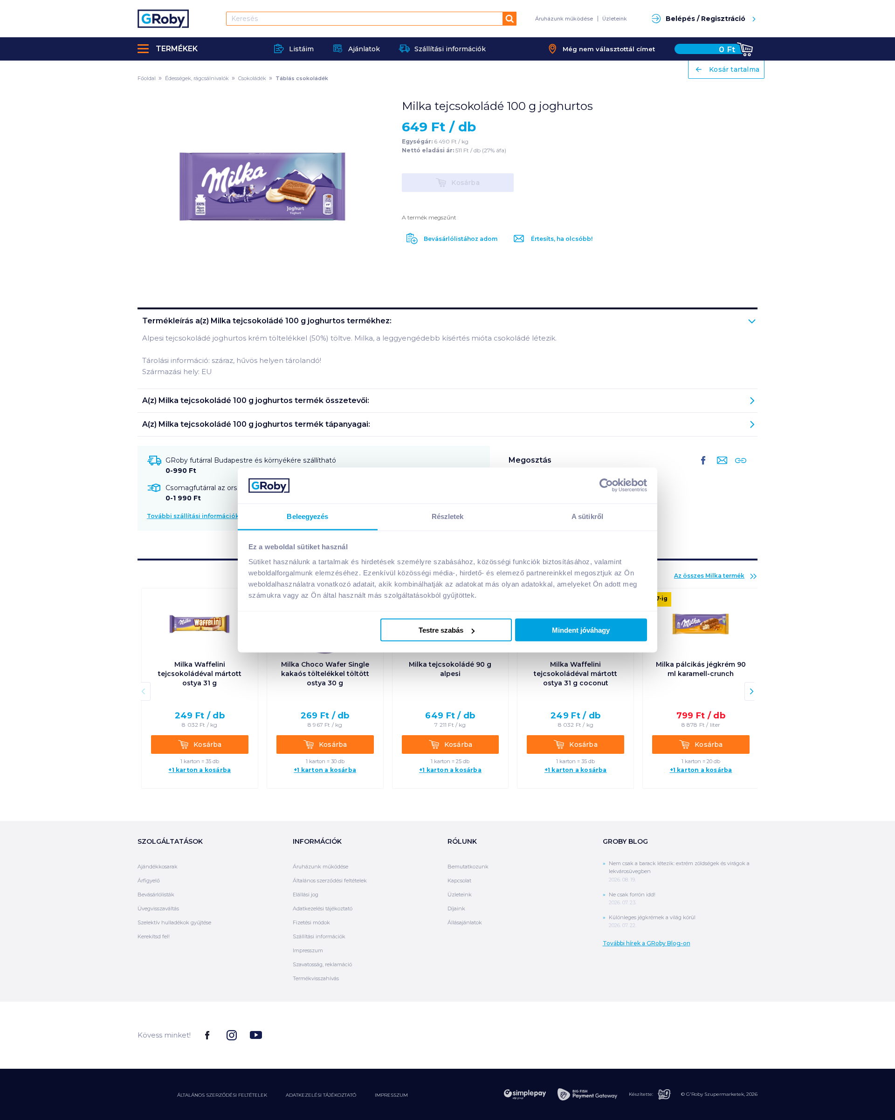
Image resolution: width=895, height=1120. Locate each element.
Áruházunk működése (564, 18)
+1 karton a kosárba (199, 770)
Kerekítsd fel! (154, 936)
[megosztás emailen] (720, 468)
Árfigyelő (149, 880)
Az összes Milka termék (709, 575)
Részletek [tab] (448, 516)
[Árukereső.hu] (722, 1034)
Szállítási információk (319, 936)
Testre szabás (441, 630)
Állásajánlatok (465, 922)
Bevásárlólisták (156, 894)
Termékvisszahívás (316, 978)
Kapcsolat (459, 880)
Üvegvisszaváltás (158, 908)
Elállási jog (305, 894)
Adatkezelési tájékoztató (322, 908)
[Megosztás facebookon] (703, 468)
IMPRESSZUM (391, 1095)
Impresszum (308, 950)
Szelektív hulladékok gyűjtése (174, 922)
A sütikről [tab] (587, 516)
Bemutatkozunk (468, 866)
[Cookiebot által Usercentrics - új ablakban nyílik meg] (606, 485)
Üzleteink (614, 18)
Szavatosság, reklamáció (322, 964)
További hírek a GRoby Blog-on (646, 943)
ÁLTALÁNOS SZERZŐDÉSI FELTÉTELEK (222, 1095)
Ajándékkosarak (158, 866)
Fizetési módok (311, 922)
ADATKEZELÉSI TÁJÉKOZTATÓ (321, 1095)
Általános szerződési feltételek (330, 880)
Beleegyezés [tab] (307, 516)
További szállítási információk (193, 515)
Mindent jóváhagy (581, 630)
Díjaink (456, 908)
